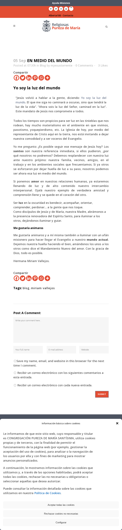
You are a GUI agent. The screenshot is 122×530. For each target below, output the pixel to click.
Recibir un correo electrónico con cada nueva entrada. (54, 385)
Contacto (68, 15)
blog (26, 288)
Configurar (61, 522)
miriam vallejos (43, 288)
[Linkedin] (29, 78)
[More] (47, 78)
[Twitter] (22, 78)
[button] (117, 423)
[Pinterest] (35, 78)
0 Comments (84, 65)
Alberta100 (55, 15)
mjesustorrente (61, 65)
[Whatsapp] (41, 78)
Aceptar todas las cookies (61, 505)
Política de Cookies (47, 493)
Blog (43, 65)
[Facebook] (16, 78)
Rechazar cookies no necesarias (61, 513)
